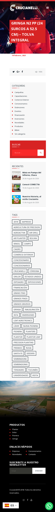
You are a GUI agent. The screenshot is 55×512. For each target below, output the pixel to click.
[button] (49, 506)
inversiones (28, 315)
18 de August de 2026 (30, 188)
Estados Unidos (33, 276)
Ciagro (17, 249)
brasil (17, 243)
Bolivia (33, 238)
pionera (18, 331)
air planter (19, 238)
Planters (30, 331)
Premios (18, 348)
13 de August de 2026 (30, 202)
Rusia (28, 348)
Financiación (20, 115)
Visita (35, 375)
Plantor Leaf (33, 337)
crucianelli (19, 271)
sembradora (20, 359)
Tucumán (33, 370)
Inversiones (19, 119)
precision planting (23, 342)
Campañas (19, 92)
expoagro (19, 282)
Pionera (15, 435)
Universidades (21, 375)
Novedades (19, 122)
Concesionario (21, 260)
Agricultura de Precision (27, 227)
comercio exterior (23, 254)
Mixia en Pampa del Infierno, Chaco (31, 173)
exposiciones (34, 282)
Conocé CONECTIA (31, 184)
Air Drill (33, 232)
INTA (16, 315)
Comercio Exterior (22, 100)
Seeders (31, 353)
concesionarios (22, 265)
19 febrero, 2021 (19, 55)
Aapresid (26, 221)
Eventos (18, 111)
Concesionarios (21, 103)
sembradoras (21, 364)
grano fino (19, 293)
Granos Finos (21, 298)
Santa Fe (18, 353)
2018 (16, 221)
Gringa (15, 438)
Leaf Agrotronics (23, 320)
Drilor (17, 276)
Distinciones (20, 107)
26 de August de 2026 (30, 178)
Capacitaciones (21, 96)
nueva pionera (30, 326)
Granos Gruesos (22, 304)
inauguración (32, 309)
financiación (20, 287)
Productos (19, 126)
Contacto (32, 454)
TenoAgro (19, 370)
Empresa (15, 451)
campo (27, 243)
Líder (16, 326)
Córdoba (34, 271)
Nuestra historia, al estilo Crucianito (31, 197)
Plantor (18, 337)
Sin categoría (20, 134)
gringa (17, 309)
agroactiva (19, 232)
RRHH (17, 130)
